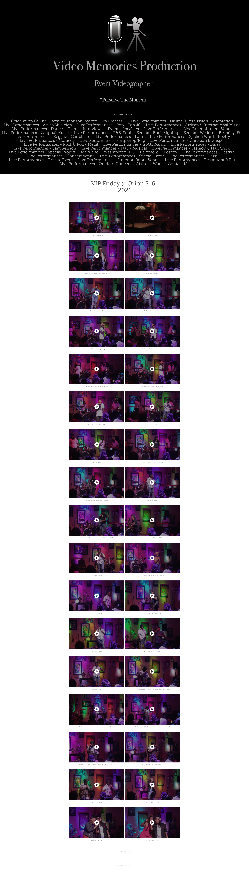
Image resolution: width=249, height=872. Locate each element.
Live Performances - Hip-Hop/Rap (112, 140)
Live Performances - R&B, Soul (102, 132)
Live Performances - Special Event (132, 156)
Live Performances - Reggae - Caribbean (52, 136)
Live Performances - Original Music (35, 132)
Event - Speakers (123, 129)
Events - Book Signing (157, 132)
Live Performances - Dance (37, 129)
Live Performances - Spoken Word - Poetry (190, 136)
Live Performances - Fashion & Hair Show (191, 148)
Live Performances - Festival (209, 152)
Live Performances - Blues (195, 144)
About (142, 164)
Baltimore (149, 152)
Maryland (90, 152)
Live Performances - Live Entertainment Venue (188, 129)
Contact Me (179, 164)
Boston (170, 152)
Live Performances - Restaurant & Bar (200, 160)
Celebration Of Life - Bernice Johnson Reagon (54, 121)
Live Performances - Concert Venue (61, 156)
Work (158, 164)
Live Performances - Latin (120, 136)
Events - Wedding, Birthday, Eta (213, 132)
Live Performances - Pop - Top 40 (109, 125)
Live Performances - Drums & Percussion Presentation (182, 121)
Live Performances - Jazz (193, 156)
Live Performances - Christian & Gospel (187, 140)
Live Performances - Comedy (47, 140)
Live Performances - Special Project (42, 152)
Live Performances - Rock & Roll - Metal (61, 144)
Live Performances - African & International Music (193, 125)
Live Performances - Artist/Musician (38, 125)
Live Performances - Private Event (41, 160)
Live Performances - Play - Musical (114, 148)
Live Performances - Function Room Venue (119, 160)
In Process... (114, 121)
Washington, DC (119, 152)
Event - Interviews (85, 129)
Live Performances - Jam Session (45, 148)
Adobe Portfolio (128, 865)
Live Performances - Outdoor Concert (95, 164)
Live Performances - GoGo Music (134, 144)
